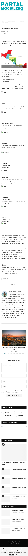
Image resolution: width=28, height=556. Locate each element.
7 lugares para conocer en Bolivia (19, 469)
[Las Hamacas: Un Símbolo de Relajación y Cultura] (5, 531)
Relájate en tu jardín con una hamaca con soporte (18, 520)
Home (2, 21)
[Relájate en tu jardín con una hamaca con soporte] (5, 522)
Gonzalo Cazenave (7, 30)
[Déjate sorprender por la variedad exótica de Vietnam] (14, 338)
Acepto (11, 554)
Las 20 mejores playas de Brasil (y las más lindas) (13, 463)
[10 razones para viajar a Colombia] (5, 490)
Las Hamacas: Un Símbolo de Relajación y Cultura (18, 529)
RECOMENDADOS (11, 21)
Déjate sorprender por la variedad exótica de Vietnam (18, 511)
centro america (5, 278)
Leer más (17, 554)
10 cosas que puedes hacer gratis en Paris (19, 479)
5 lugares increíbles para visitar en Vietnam (18, 497)
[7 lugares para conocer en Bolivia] (5, 472)
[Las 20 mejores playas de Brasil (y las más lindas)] (14, 452)
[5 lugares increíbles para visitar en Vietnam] (5, 499)
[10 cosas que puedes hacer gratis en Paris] (5, 481)
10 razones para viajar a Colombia (19, 487)
